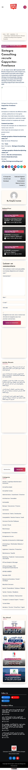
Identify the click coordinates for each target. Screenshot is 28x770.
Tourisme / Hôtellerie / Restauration (12, 596)
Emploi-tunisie (9, 70)
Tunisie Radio (6, 603)
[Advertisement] (14, 24)
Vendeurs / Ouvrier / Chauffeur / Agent (14, 607)
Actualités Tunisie (8, 491)
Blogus (22, 763)
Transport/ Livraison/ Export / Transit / (13, 599)
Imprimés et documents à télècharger (13, 540)
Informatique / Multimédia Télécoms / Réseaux (12, 46)
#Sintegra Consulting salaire (8, 80)
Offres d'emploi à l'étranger (10, 562)
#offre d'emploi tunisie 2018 (8, 73)
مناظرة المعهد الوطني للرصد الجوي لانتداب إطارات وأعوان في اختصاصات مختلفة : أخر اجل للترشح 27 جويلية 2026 (14, 397)
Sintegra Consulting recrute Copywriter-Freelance (9, 58)
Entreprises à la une (8, 536)
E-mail (5, 302)
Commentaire (7, 276)
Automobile (6, 502)
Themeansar (14, 765)
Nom (4, 297)
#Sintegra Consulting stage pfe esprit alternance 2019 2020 (12, 82)
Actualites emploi (7, 487)
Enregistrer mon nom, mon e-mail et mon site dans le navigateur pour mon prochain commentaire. (14, 317)
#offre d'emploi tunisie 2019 (16, 75)
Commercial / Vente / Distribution (12, 513)
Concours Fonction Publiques (11, 521)
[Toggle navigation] (2, 7)
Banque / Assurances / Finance (11, 506)
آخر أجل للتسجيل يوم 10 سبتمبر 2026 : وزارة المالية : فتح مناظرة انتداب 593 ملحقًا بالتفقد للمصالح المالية (14, 368)
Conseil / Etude (7, 525)
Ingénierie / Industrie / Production (12, 549)
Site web (5, 307)
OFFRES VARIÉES (7, 571)
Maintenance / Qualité (9, 553)
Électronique (6, 528)
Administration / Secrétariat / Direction (14, 494)
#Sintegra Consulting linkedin (9, 77)
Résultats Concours (8, 584)
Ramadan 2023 (7, 575)
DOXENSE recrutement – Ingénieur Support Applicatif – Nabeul (13, 236)
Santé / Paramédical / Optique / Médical (14, 588)
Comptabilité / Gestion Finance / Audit (13, 517)
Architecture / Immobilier (10, 498)
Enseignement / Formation (10, 532)
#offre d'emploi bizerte (8, 71)
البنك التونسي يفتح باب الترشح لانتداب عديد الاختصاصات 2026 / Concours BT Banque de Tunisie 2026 (14, 375)
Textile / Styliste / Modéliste (10, 592)
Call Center (6, 510)
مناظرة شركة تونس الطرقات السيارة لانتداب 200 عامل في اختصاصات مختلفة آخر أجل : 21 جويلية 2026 (14, 391)
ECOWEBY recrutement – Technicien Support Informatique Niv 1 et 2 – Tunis (13, 252)
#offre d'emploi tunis (20, 71)
